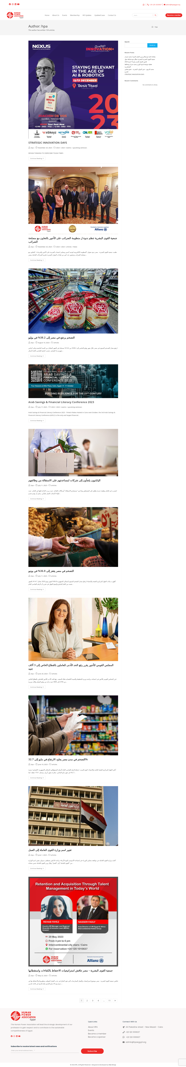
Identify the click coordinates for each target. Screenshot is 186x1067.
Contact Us (112, 15)
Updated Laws (99, 15)
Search (127, 42)
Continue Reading (37, 158)
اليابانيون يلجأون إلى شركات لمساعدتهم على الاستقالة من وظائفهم (64, 480)
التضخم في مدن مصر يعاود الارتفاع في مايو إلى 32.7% (58, 759)
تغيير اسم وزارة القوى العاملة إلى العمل (50, 850)
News (75, 247)
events (68, 148)
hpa (156, 27)
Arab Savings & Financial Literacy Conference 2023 (61, 402)
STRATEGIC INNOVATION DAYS (47, 142)
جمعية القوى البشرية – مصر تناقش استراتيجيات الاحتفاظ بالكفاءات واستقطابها (70, 970)
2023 (58, 148)
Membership (75, 15)
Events (64, 15)
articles (69, 247)
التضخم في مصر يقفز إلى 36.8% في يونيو (51, 571)
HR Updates (87, 15)
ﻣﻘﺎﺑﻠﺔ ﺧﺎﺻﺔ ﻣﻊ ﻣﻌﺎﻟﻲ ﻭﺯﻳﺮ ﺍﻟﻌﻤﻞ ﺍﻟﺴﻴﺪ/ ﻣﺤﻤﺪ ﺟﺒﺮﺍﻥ (140, 57)
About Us (55, 15)
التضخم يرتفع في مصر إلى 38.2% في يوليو (51, 337)
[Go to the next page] (115, 1000)
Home (47, 15)
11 (109, 1000)
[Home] (152, 27)
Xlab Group (112, 1065)
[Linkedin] (15, 4)
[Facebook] (10, 4)
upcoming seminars (80, 148)
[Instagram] (13, 4)
